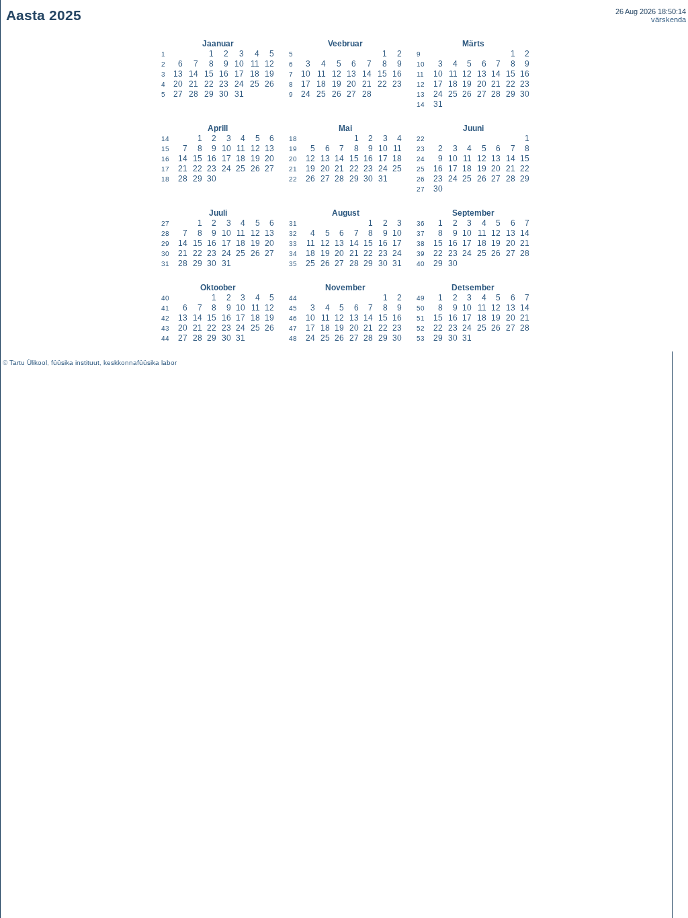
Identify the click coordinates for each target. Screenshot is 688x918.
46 (293, 318)
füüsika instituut (75, 362)
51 (421, 318)
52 (421, 328)
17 (239, 74)
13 (178, 74)
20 (178, 84)
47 (293, 328)
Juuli (218, 213)
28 (193, 94)
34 (293, 253)
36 (421, 223)
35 (293, 263)
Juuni (473, 128)
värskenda (668, 19)
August (345, 213)
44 (165, 338)
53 (421, 338)
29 (209, 94)
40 (421, 263)
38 (421, 243)
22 (209, 84)
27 (178, 94)
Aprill (218, 128)
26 (269, 84)
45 (293, 308)
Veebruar (345, 43)
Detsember (473, 287)
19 (269, 74)
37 (421, 233)
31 (239, 94)
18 (254, 74)
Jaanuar (218, 43)
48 (293, 338)
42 (165, 318)
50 (421, 308)
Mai (345, 128)
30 (223, 94)
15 (209, 74)
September (473, 213)
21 (193, 84)
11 (255, 64)
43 (165, 328)
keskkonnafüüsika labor (140, 362)
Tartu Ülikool (28, 362)
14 (193, 74)
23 (223, 84)
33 (293, 243)
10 (239, 64)
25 (254, 84)
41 (165, 308)
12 (269, 64)
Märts (473, 43)
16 (223, 74)
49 (421, 298)
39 (421, 253)
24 (239, 84)
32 (293, 233)
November (345, 287)
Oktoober (218, 287)
